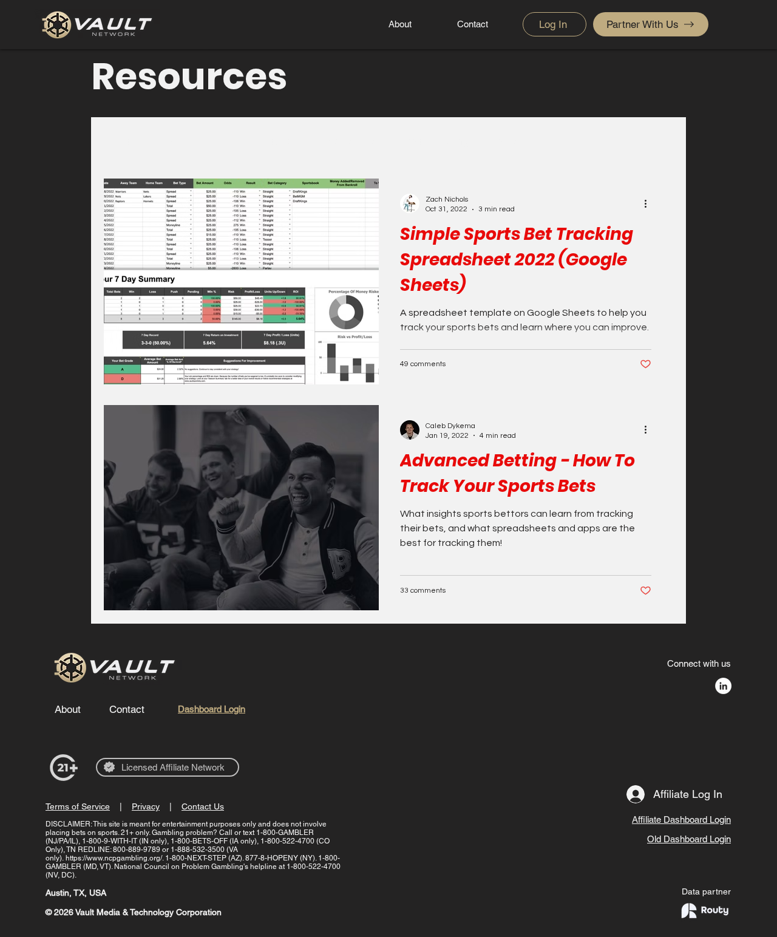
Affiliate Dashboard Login (681, 819)
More (504, 141)
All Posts (123, 141)
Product (275, 141)
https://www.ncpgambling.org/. (114, 858)
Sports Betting (436, 141)
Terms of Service (78, 806)
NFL (177, 141)
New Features (348, 141)
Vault (222, 141)
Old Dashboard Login (689, 839)
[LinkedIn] (723, 686)
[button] (658, 143)
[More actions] (649, 203)
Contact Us (203, 806)
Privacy (146, 806)
